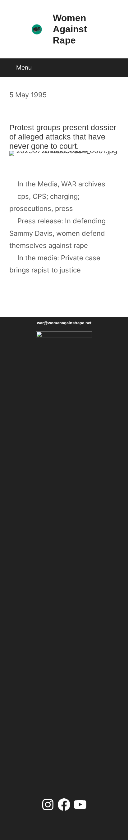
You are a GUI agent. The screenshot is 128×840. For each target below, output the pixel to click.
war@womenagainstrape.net (64, 323)
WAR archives (83, 184)
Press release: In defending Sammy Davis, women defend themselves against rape (57, 233)
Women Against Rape (70, 29)
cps (23, 196)
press (64, 208)
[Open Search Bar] (117, 65)
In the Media (37, 184)
